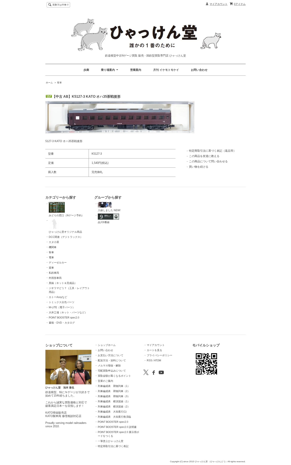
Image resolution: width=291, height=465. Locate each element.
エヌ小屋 (54, 242)
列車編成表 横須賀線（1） (114, 401)
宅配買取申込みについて (112, 370)
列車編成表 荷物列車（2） (114, 391)
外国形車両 (55, 277)
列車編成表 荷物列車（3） (114, 396)
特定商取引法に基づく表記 (113, 446)
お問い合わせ (199, 69)
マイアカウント (219, 4)
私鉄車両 (54, 272)
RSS (149, 360)
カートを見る (154, 350)
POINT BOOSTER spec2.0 (64, 317)
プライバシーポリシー (159, 355)
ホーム (49, 82)
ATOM (157, 360)
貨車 (51, 267)
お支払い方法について (110, 355)
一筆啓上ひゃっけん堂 (110, 441)
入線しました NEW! (109, 210)
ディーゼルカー (58, 262)
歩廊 (86, 69)
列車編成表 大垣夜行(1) (112, 411)
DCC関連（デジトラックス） (66, 236)
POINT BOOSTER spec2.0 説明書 (117, 427)
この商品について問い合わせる (208, 161)
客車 (59, 82)
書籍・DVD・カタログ (62, 322)
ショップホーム (107, 345)
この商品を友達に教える (204, 156)
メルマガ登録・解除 (109, 365)
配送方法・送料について (112, 360)
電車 (51, 257)
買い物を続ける (198, 166)
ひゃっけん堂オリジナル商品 (65, 231)
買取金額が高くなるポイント (114, 375)
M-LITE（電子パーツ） (62, 307)
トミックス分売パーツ (61, 302)
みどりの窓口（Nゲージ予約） (66, 215)
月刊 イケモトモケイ (166, 69)
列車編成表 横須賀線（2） (114, 406)
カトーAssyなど (58, 297)
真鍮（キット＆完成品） (63, 283)
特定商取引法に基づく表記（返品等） (212, 150)
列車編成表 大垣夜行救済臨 (114, 416)
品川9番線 (103, 222)
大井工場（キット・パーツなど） (68, 312)
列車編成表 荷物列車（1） (114, 386)
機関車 (52, 247)
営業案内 (135, 69)
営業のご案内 (105, 380)
